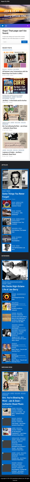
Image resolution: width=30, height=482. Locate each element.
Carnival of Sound (6, 122)
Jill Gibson (14, 333)
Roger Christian (15, 454)
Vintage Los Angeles (16, 220)
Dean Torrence (16, 69)
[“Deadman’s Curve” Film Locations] (6, 221)
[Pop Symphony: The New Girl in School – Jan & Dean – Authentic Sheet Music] (6, 468)
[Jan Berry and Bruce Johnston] (6, 306)
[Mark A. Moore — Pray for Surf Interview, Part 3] (6, 347)
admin (12, 75)
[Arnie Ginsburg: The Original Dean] (6, 230)
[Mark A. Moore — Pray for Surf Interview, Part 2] (6, 358)
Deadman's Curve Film (20, 218)
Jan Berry (14, 96)
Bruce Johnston (15, 302)
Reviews (13, 203)
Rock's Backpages (5, 98)
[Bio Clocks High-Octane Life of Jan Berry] (15, 270)
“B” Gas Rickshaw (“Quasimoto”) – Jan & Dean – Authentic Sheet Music (19, 433)
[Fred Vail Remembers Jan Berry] (6, 248)
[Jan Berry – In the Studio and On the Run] (15, 86)
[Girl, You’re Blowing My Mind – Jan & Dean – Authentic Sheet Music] (15, 113)
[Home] (2, 26)
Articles (13, 202)
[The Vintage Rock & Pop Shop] (6, 297)
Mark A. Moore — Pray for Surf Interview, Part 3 (19, 350)
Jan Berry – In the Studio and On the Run (14, 100)
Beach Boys (4, 69)
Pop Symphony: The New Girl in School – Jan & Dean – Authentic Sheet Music (19, 471)
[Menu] (6, 26)
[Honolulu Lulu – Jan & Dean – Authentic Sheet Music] (6, 456)
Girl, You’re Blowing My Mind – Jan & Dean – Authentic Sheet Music (13, 400)
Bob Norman (14, 462)
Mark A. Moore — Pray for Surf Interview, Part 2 (19, 360)
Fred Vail (17, 245)
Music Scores (19, 96)
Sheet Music (12, 98)
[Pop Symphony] (6, 239)
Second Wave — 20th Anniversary (17, 213)
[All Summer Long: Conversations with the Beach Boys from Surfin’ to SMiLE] (15, 59)
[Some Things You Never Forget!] (15, 179)
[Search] (28, 25)
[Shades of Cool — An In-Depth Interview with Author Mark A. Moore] (6, 333)
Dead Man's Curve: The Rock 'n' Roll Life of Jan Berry (12, 95)
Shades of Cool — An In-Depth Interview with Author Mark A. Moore (19, 338)
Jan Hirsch (18, 439)
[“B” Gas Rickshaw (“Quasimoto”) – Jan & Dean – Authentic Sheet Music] (6, 432)
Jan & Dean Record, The (6, 96)
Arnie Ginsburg (15, 228)
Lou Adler (18, 452)
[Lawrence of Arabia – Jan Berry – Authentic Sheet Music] (15, 140)
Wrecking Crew (5, 123)
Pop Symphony (15, 240)
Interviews (4, 283)
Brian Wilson (10, 69)
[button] (6, 26)
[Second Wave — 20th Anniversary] (6, 213)
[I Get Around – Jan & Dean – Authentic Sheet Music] (6, 422)
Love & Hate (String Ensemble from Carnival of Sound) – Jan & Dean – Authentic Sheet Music (18, 447)
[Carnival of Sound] (6, 204)
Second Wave (18, 210)
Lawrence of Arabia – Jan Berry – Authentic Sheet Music (18, 413)
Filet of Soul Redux (22, 330)
